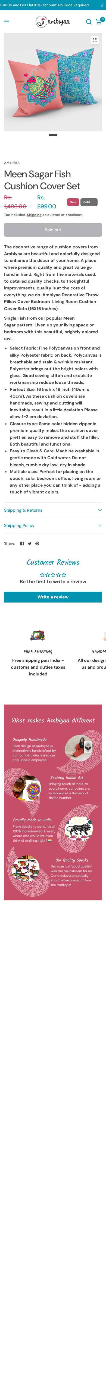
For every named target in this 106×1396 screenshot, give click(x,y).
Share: (9, 543)
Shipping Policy (19, 525)
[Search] (88, 21)
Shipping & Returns (23, 510)
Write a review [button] (53, 597)
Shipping (34, 215)
